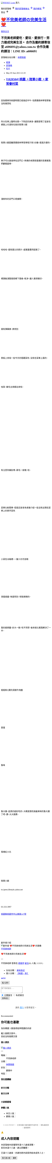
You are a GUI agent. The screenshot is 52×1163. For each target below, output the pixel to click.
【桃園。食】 (23, 973)
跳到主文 (5, 31)
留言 (27, 963)
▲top (3, 978)
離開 (14, 1158)
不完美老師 (6, 949)
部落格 (9, 65)
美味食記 (21, 970)
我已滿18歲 (6, 1158)
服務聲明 (27, 1128)
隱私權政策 (45, 1125)
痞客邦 (21, 963)
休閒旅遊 (22, 57)
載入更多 (5, 983)
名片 (8, 68)
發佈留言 (5, 998)
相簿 (8, 62)
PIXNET (12, 1125)
